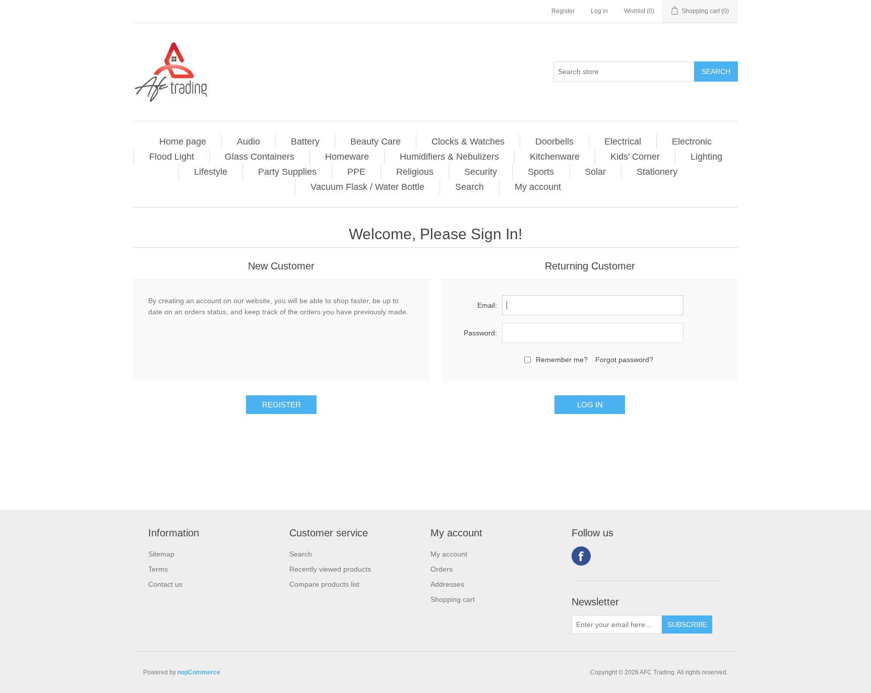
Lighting (706, 157)
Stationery (657, 172)
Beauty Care (375, 141)
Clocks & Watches (468, 141)
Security (480, 172)
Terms (158, 569)
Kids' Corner (635, 157)
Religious (414, 172)
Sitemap (161, 554)
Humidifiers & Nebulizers (449, 157)
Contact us (165, 584)
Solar (595, 172)
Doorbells (554, 141)
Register (563, 11)
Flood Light (171, 157)
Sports (541, 172)
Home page (182, 141)
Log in (599, 11)
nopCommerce (198, 672)
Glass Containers (259, 157)
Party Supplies (287, 172)
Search (469, 187)
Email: (487, 305)
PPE (356, 172)
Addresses (447, 584)
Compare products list (324, 584)
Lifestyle (210, 172)
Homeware (347, 157)
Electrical (622, 141)
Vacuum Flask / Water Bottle (367, 187)
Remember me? (562, 360)
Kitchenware (555, 157)
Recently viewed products (330, 569)
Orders (441, 569)
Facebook (581, 556)
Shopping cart (452, 599)
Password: (480, 333)
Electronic (692, 141)
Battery (305, 141)
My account (538, 187)
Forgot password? (624, 360)
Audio (248, 141)
